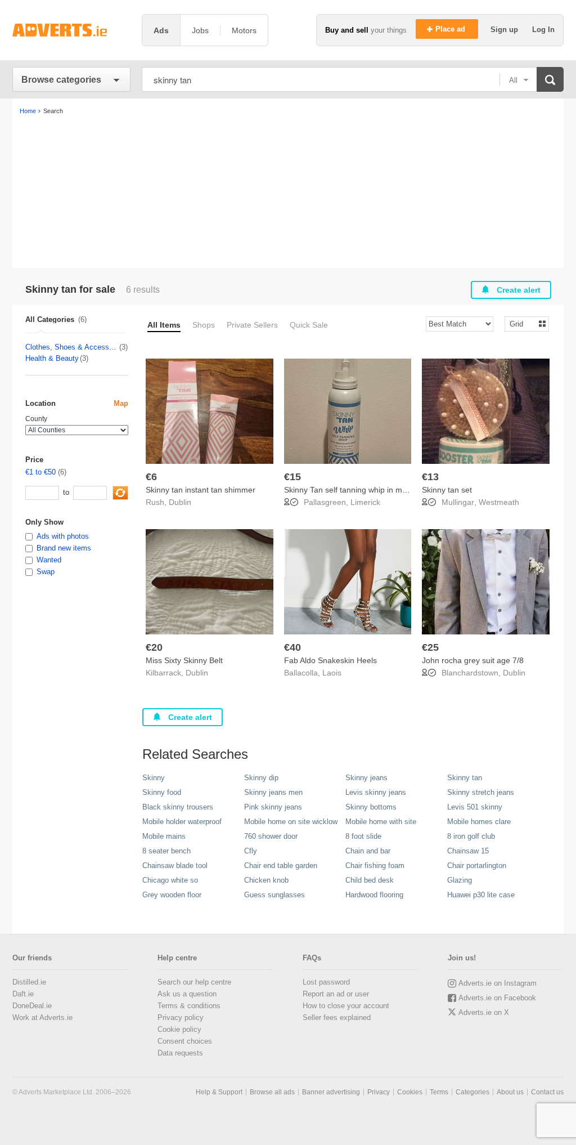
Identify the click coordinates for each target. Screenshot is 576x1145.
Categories (472, 1092)
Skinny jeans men (273, 792)
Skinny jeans (366, 777)
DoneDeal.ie (32, 1005)
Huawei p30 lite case (481, 895)
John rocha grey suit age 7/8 (473, 660)
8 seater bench (166, 851)
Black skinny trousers (177, 807)
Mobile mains (164, 836)
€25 (430, 647)
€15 (292, 476)
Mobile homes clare (479, 821)
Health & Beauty (52, 358)
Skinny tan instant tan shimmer (200, 489)
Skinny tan (464, 777)
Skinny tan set (447, 489)
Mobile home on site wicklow (291, 821)
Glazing (459, 880)
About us (510, 1092)
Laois (331, 672)
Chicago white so (170, 880)
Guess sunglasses (274, 895)
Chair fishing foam (374, 865)
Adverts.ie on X (483, 1012)
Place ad (451, 29)
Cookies (409, 1092)
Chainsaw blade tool (175, 865)
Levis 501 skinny (474, 807)
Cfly (250, 851)
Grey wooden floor (171, 895)
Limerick (365, 502)
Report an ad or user (336, 994)
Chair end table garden (280, 865)
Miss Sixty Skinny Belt (184, 660)
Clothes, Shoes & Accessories (71, 347)
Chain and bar (367, 851)
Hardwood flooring (374, 895)
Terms (439, 1092)
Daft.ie (23, 994)
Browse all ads (272, 1092)
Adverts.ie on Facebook (497, 998)
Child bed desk (369, 880)
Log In (543, 29)
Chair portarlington (476, 865)
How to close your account (346, 1005)
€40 (292, 647)
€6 (151, 476)
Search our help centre (194, 982)
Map (121, 403)
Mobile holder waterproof (182, 821)
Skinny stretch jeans (480, 792)
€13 (430, 476)
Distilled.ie (29, 982)
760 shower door (271, 836)
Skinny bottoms (371, 807)
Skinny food (161, 792)
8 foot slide (363, 836)
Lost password (326, 982)
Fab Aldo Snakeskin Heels (330, 660)
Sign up (505, 29)
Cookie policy (179, 1029)
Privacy (378, 1092)
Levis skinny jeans (375, 792)
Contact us (547, 1092)
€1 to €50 (40, 472)
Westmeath (499, 502)
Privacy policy (181, 1017)
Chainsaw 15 (468, 851)
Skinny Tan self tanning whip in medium (354, 489)
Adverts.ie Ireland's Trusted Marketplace (71, 30)
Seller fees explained (337, 1017)
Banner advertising (331, 1092)
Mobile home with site (380, 821)
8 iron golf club (471, 836)
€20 (154, 647)
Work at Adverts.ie (42, 1017)
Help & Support (219, 1092)
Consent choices (185, 1041)
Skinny (153, 777)
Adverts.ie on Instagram (497, 983)
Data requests (180, 1053)
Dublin (180, 502)
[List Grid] (522, 323)
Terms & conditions (189, 1005)
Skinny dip (261, 777)
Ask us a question (187, 994)
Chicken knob (266, 880)
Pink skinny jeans (273, 807)
